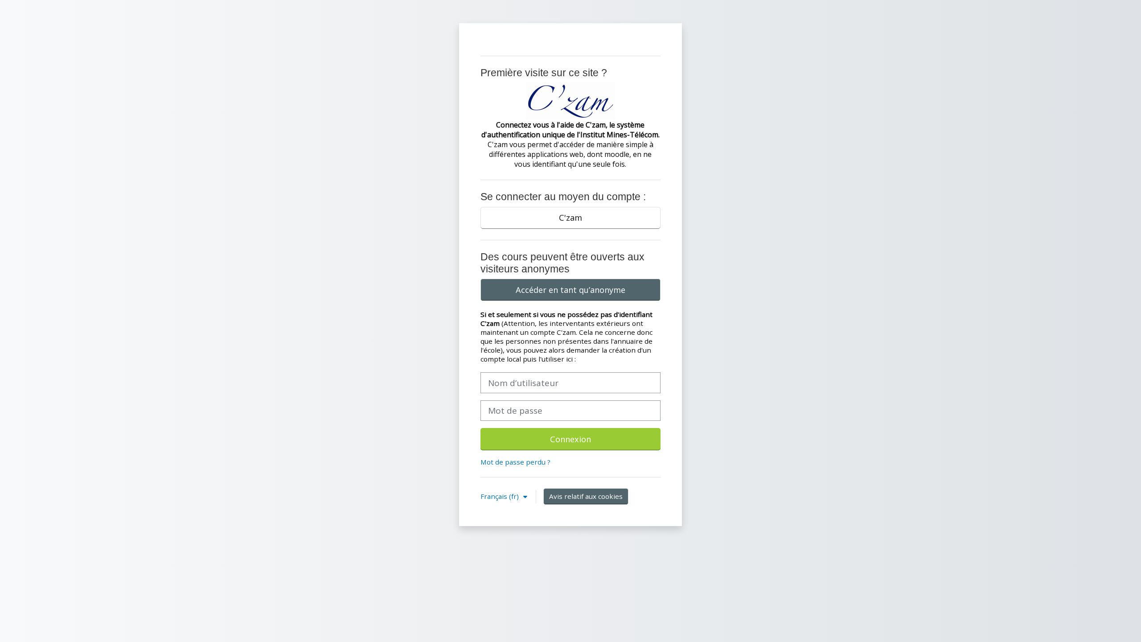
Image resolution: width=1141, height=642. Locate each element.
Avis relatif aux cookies (586, 496)
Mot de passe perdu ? (515, 461)
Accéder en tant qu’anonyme (570, 289)
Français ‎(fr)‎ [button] (500, 496)
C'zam (570, 217)
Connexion (570, 439)
